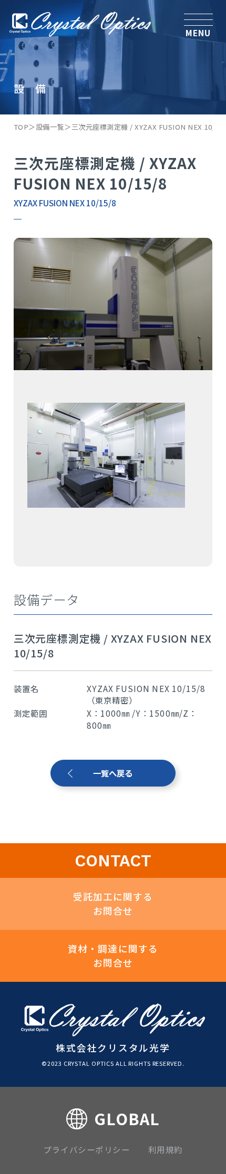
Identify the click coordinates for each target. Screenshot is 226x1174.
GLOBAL (127, 1118)
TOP (21, 127)
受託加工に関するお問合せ (113, 903)
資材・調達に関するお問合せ (113, 955)
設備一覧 (50, 127)
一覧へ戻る (112, 773)
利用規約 (165, 1149)
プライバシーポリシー (86, 1149)
